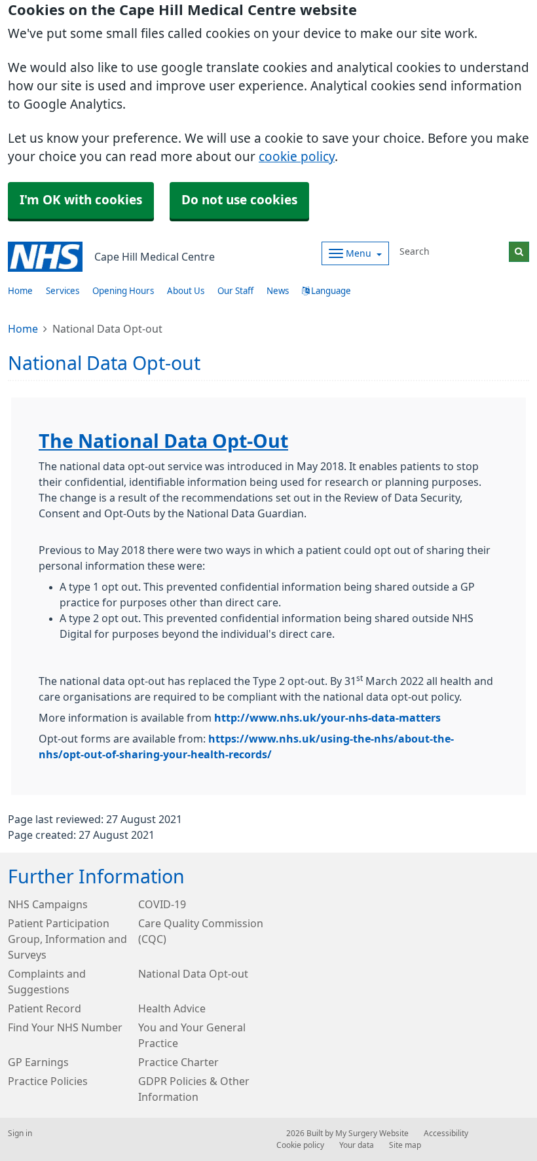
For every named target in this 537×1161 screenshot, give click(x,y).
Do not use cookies (239, 200)
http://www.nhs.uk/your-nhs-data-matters (327, 717)
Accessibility (446, 1133)
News (278, 291)
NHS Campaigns (48, 904)
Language (330, 291)
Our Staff (235, 291)
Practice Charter (178, 1062)
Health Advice (172, 1008)
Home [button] (20, 291)
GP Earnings (38, 1062)
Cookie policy (300, 1145)
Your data (356, 1145)
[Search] (519, 252)
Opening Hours (123, 291)
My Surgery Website (372, 1133)
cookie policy (297, 157)
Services (62, 291)
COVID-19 (162, 904)
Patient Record (44, 1008)
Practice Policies (48, 1081)
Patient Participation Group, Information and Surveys (67, 939)
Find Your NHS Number (65, 1027)
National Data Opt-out (193, 973)
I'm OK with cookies (81, 200)
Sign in (20, 1133)
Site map (405, 1145)
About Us (185, 291)
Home (23, 328)
